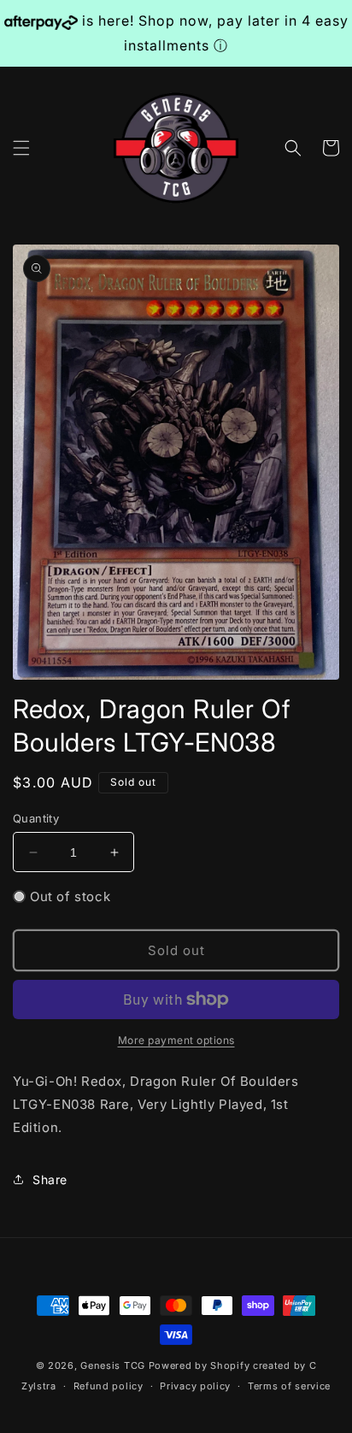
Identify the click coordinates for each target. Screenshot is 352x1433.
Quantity (36, 818)
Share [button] (49, 1179)
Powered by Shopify (199, 1365)
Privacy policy (195, 1386)
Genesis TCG (112, 1365)
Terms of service (289, 1386)
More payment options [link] (176, 1040)
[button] (21, 148)
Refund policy (108, 1386)
